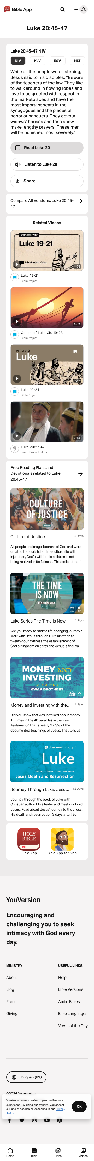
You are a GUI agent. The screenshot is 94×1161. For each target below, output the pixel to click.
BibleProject (29, 281)
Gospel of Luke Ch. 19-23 (46, 332)
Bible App (29, 853)
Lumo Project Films (34, 452)
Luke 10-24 (34, 389)
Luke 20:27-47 (37, 447)
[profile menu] (80, 9)
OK (79, 1106)
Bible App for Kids (62, 853)
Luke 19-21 (34, 275)
